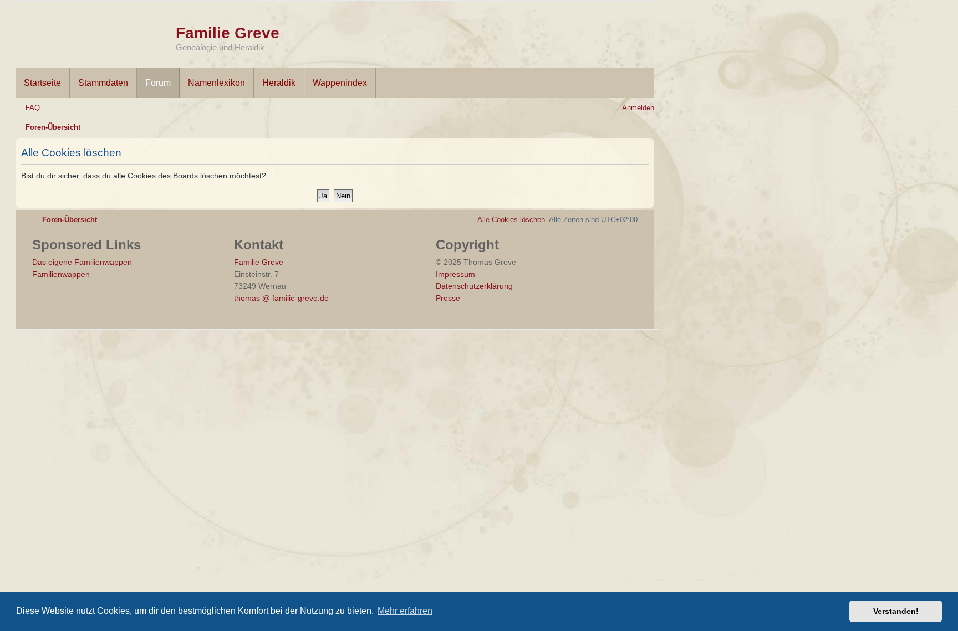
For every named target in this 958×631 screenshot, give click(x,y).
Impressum (455, 274)
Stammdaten (103, 83)
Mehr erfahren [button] (405, 610)
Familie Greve (227, 33)
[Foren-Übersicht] (96, 32)
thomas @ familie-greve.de (281, 298)
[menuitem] (28, 108)
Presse (448, 298)
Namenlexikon (216, 83)
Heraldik (278, 83)
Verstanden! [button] (896, 611)
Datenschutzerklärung (474, 285)
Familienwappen (61, 274)
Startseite (42, 83)
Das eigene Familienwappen (82, 262)
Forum (158, 83)
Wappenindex (340, 83)
